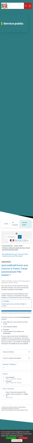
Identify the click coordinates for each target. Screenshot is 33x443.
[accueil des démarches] (16, 233)
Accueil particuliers (7, 245)
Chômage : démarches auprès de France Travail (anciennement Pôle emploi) (16, 248)
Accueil (6, 223)
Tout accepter (11, 438)
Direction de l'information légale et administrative (14, 407)
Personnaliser (16, 440)
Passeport (9, 381)
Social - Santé (18, 245)
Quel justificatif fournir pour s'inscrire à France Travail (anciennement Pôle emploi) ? (15, 255)
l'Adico (26, 410)
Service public (24, 223)
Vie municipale (15, 224)
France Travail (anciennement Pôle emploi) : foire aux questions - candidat (17, 393)
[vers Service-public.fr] (19, 241)
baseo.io (17, 408)
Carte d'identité (10, 377)
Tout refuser (23, 438)
